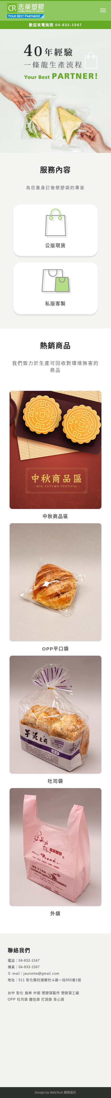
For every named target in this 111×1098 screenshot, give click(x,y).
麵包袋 (34, 999)
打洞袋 (46, 999)
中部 (37, 993)
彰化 (19, 993)
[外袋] (55, 847)
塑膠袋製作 (51, 993)
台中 (11, 993)
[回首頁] (26, 10)
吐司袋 (22, 999)
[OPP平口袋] (55, 582)
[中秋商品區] (55, 450)
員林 (28, 993)
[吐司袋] (55, 715)
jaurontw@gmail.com (41, 973)
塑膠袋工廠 (70, 993)
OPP (12, 999)
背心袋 (58, 999)
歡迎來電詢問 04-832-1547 (55, 25)
